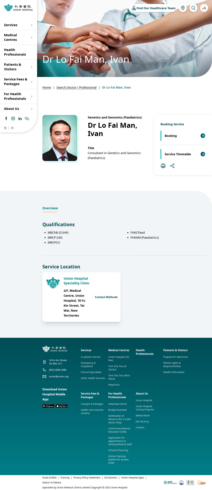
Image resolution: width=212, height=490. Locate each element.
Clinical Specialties (91, 372)
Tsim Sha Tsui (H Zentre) (117, 368)
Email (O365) (49, 477)
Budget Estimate (117, 409)
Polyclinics (114, 384)
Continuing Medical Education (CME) (119, 430)
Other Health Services (93, 378)
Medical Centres (10, 37)
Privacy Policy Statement (87, 477)
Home (46, 87)
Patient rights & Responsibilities (172, 364)
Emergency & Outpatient (88, 364)
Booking (171, 136)
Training (65, 477)
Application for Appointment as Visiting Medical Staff (120, 441)
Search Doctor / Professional (76, 87)
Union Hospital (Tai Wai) (118, 358)
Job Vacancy (142, 421)
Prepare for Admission (175, 356)
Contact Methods (106, 297)
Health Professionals (15, 52)
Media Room (143, 415)
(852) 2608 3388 (57, 369)
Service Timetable (178, 154)
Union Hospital (144, 400)
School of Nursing (118, 450)
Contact (140, 427)
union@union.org (59, 376)
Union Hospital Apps (132, 477)
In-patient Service (91, 356)
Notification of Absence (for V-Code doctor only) (119, 419)
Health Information (174, 372)
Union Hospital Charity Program (145, 408)
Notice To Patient (51, 482)
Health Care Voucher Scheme (92, 411)
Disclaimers (110, 477)
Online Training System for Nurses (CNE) (118, 459)
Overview (50, 208)
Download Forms (117, 403)
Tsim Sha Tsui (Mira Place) (119, 377)
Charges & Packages (92, 403)
